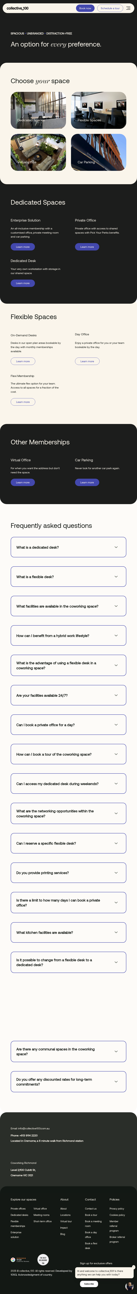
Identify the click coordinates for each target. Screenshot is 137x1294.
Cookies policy (117, 1215)
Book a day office (91, 1234)
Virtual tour (66, 1221)
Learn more (23, 246)
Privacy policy (117, 1208)
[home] (18, 8)
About (63, 1208)
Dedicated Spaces (31, 120)
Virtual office (40, 1208)
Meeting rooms (41, 1215)
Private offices (18, 1208)
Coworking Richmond (23, 1162)
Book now (85, 8)
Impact (63, 1227)
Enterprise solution (16, 1234)
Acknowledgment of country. (35, 1274)
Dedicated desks (19, 1215)
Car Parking (86, 162)
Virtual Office (26, 162)
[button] (128, 8)
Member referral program (114, 1226)
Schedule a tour (110, 8)
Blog (62, 1234)
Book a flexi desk (91, 1245)
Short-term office (43, 1221)
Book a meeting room (93, 1223)
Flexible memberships (18, 1223)
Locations (65, 1215)
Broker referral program (117, 1239)
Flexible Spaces (89, 120)
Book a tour (91, 1215)
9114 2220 (32, 1135)
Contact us (91, 1208)
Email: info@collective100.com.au (30, 1128)
